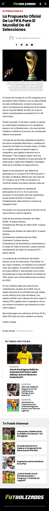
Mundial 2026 (27, 331)
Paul (19, 38)
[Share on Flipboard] (26, 45)
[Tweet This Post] (21, 45)
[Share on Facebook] (16, 45)
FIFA (18, 331)
